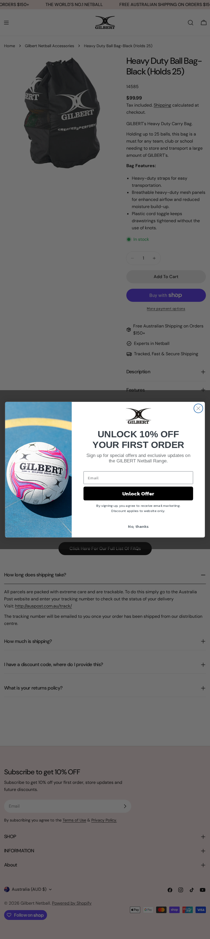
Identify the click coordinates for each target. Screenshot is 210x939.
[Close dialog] (198, 408)
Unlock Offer (138, 493)
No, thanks (138, 526)
